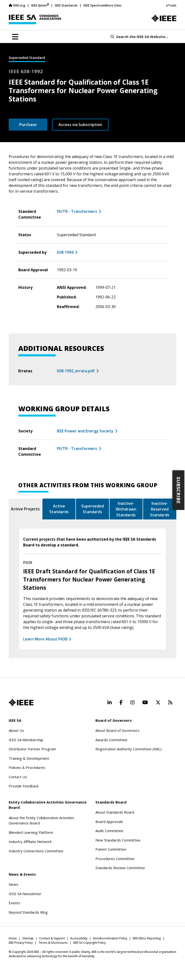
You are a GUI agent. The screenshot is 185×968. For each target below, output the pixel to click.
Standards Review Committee (120, 867)
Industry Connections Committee (36, 850)
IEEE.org (19, 5)
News (13, 884)
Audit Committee (109, 830)
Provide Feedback (24, 786)
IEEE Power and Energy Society (85, 431)
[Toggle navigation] (15, 36)
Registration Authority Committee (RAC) (128, 749)
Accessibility (78, 938)
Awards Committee (111, 739)
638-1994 (65, 252)
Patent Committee (110, 849)
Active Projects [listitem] (25, 509)
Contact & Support (52, 938)
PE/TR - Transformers (77, 211)
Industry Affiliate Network (30, 841)
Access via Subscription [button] (80, 124)
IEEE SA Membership (26, 739)
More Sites (113, 5)
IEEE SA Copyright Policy (89, 943)
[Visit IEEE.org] (164, 18)
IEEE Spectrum (94, 5)
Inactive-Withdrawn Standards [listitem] (126, 509)
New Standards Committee (117, 840)
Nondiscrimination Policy (110, 938)
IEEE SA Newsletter (25, 893)
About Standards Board (114, 812)
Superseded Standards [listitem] (92, 508)
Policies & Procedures (27, 767)
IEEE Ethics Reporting (147, 938)
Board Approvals (109, 821)
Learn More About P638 (45, 639)
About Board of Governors (117, 730)
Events (14, 902)
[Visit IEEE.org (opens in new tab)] (21, 702)
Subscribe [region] (178, 490)
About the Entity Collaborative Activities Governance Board (41, 820)
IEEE (40, 5)
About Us (16, 730)
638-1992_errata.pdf (76, 370)
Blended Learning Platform (31, 832)
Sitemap (28, 938)
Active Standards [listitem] (59, 508)
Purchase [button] (28, 124)
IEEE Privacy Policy (21, 943)
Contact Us (18, 776)
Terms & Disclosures (53, 943)
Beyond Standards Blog (28, 912)
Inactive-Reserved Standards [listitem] (159, 509)
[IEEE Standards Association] (35, 19)
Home (13, 938)
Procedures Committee (114, 858)
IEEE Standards (66, 5)
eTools (171, 5)
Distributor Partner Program (32, 749)
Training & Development (29, 758)
